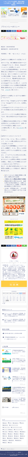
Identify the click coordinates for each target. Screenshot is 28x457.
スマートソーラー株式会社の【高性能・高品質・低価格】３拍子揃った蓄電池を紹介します (14, 315)
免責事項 (19, 452)
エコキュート (6, 427)
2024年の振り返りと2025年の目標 (13, 333)
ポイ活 (5, 431)
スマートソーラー (18, 429)
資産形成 (12, 440)
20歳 (5, 423)
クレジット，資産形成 (8, 429)
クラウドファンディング (16, 427)
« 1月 (3, 303)
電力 (10, 442)
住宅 (17, 431)
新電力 (23, 436)
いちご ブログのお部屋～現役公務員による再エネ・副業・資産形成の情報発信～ (14, 3)
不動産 (11, 431)
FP (10, 423)
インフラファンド (14, 425)
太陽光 (11, 436)
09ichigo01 (12, 316)
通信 (5, 442)
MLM (22, 423)
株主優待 (10, 438)
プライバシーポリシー (11, 452)
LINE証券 (16, 423)
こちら (7, 90)
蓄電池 (16, 438)
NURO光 (6, 425)
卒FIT (5, 436)
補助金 (5, 440)
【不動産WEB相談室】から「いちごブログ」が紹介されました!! (14, 338)
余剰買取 (23, 431)
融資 (22, 438)
